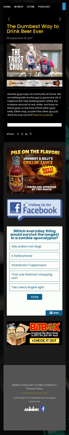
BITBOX (16, 385)
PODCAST (27, 385)
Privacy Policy (34, 388)
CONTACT (50, 385)
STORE (39, 385)
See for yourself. (43, 115)
